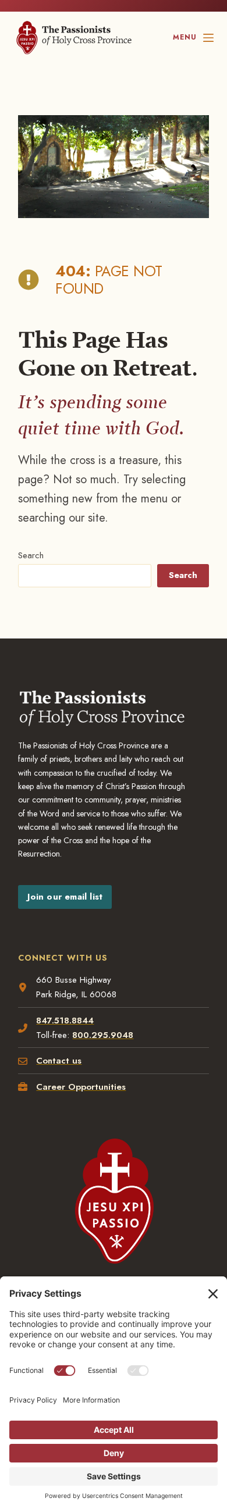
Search (31, 555)
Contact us (58, 1060)
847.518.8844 (65, 1020)
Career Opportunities (81, 1086)
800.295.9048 (102, 1035)
